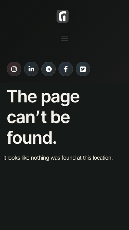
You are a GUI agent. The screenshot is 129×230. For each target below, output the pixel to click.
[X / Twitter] (83, 69)
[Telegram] (48, 69)
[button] (64, 38)
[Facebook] (65, 69)
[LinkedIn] (31, 69)
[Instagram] (14, 69)
